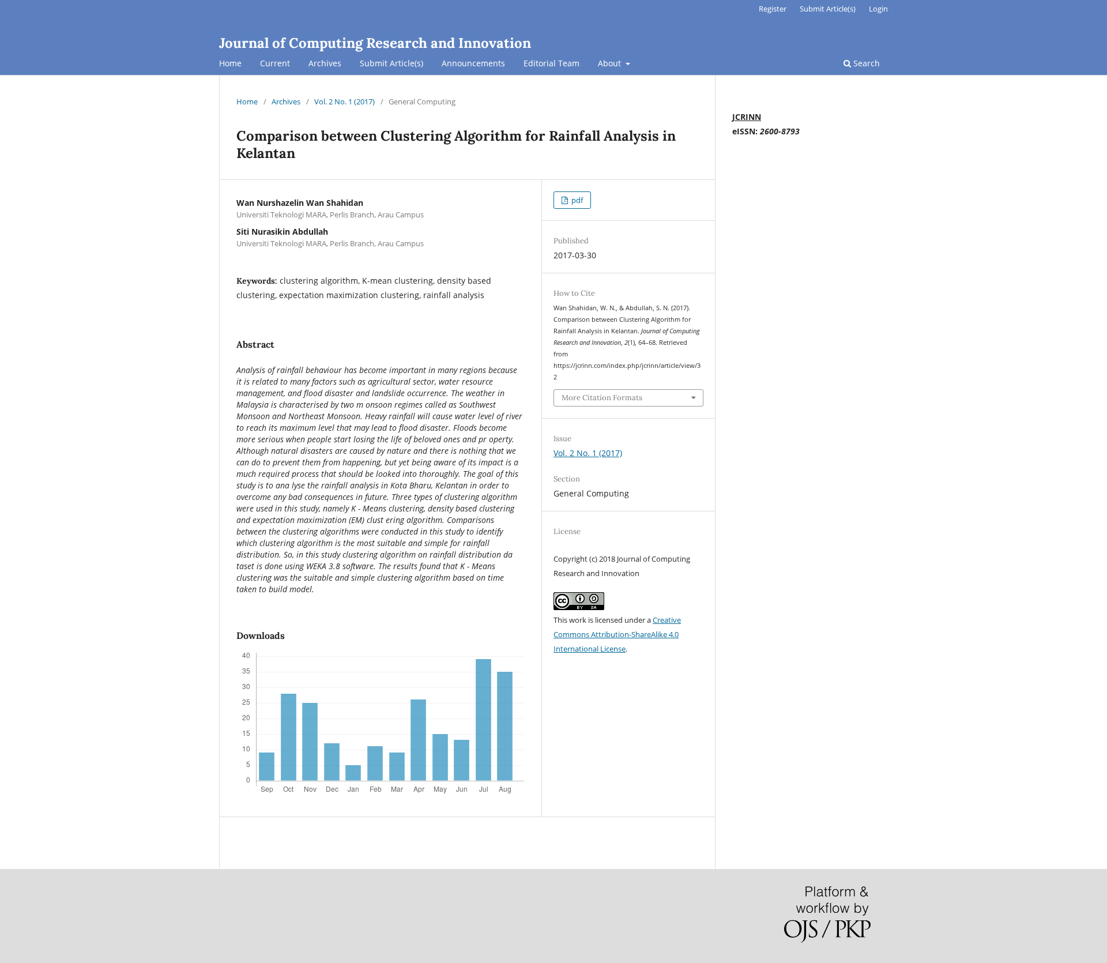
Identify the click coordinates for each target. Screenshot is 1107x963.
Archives (324, 63)
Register (772, 8)
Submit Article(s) (391, 63)
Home (230, 63)
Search (865, 63)
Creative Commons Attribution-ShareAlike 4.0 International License (617, 634)
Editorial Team (551, 63)
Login (878, 8)
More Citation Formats (602, 397)
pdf (576, 200)
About (610, 63)
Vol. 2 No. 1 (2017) (344, 101)
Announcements (473, 63)
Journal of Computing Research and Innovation (375, 43)
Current (275, 63)
